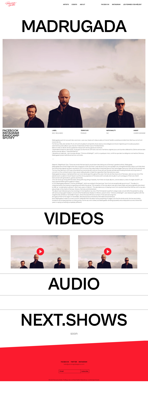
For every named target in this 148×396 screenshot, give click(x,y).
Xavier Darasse (139, 133)
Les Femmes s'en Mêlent (132, 4)
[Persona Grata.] (11, 8)
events (74, 4)
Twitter (74, 362)
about (82, 4)
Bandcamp (11, 135)
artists (66, 4)
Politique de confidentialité (71, 380)
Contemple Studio (93, 380)
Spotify (8, 138)
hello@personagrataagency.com (74, 364)
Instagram (116, 4)
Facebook (105, 4)
